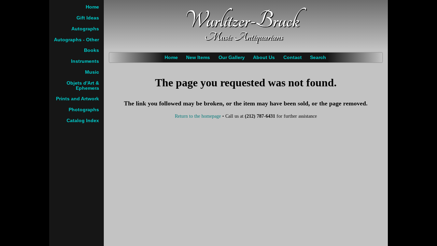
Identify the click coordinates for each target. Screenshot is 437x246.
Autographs (85, 28)
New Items (198, 57)
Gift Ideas (87, 17)
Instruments (85, 61)
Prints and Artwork (77, 98)
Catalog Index (83, 120)
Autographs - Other (76, 39)
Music (92, 72)
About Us (264, 57)
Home (171, 57)
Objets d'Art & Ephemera (83, 86)
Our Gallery (231, 57)
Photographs (84, 109)
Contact (292, 57)
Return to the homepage (198, 116)
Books (91, 50)
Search (318, 57)
